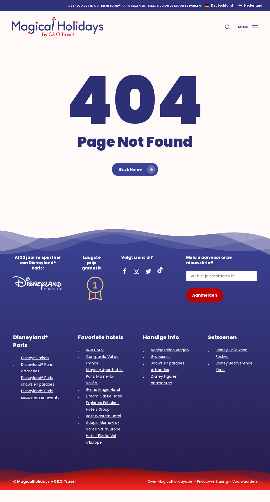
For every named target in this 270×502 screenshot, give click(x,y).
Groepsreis (160, 356)
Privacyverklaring (212, 481)
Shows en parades (167, 363)
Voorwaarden (244, 481)
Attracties (160, 369)
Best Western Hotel (103, 416)
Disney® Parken (35, 358)
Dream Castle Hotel (104, 396)
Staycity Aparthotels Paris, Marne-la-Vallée (104, 376)
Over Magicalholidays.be (170, 481)
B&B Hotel (95, 350)
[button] (248, 27)
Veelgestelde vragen (170, 350)
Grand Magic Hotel (103, 389)
